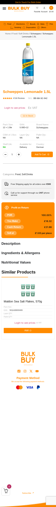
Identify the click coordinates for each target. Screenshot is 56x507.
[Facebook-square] (18, 371)
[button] (4, 8)
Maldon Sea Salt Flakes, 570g (23, 301)
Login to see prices (14, 107)
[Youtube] (37, 371)
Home (8, 33)
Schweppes (42, 127)
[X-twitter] (31, 371)
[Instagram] (24, 371)
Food (14, 33)
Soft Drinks (24, 33)
